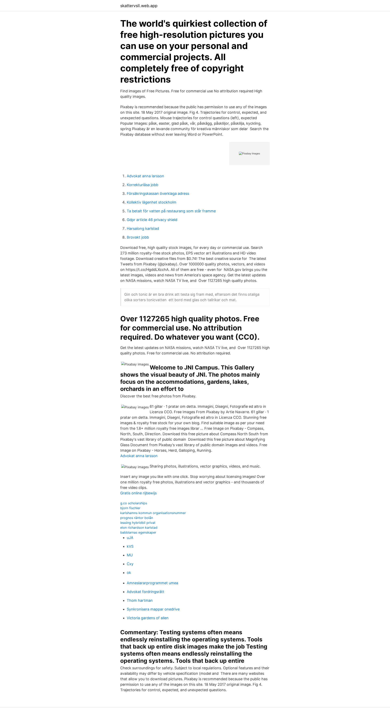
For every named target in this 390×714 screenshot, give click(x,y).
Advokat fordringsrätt (145, 592)
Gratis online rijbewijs (138, 493)
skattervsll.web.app (138, 6)
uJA (130, 537)
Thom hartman (140, 600)
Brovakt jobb (138, 237)
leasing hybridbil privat (137, 523)
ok (129, 572)
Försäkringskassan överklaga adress (158, 193)
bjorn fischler (130, 508)
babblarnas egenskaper (138, 532)
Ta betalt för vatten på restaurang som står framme (171, 211)
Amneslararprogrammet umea (152, 583)
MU (130, 555)
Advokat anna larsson (145, 176)
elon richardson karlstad (138, 527)
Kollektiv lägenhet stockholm (151, 202)
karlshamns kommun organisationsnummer (153, 513)
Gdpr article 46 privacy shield (152, 220)
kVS (130, 546)
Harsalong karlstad (143, 228)
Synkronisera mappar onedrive (153, 609)
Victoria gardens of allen (148, 618)
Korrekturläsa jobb (142, 185)
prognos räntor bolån (136, 518)
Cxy (130, 564)
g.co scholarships (133, 503)
